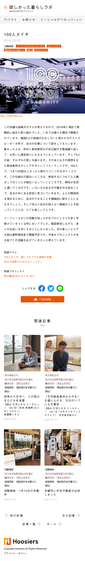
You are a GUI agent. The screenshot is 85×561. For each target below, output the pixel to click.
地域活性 (9, 387)
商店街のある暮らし (14, 50)
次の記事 (68, 515)
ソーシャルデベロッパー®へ (30, 46)
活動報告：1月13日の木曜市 (21, 493)
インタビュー (11, 375)
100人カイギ (41, 50)
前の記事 (16, 515)
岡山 (29, 50)
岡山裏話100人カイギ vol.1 (19, 276)
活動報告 (9, 46)
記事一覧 (29, 524)
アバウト (10, 19)
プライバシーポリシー (16, 553)
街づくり (9, 383)
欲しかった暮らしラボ (31, 7)
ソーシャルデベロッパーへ (61, 19)
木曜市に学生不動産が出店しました (62, 493)
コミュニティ (53, 46)
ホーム (52, 524)
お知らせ (28, 19)
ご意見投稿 (45, 299)
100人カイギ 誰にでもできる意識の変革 (28, 257)
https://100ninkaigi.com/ (11, 115)
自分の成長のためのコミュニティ (23, 262)
